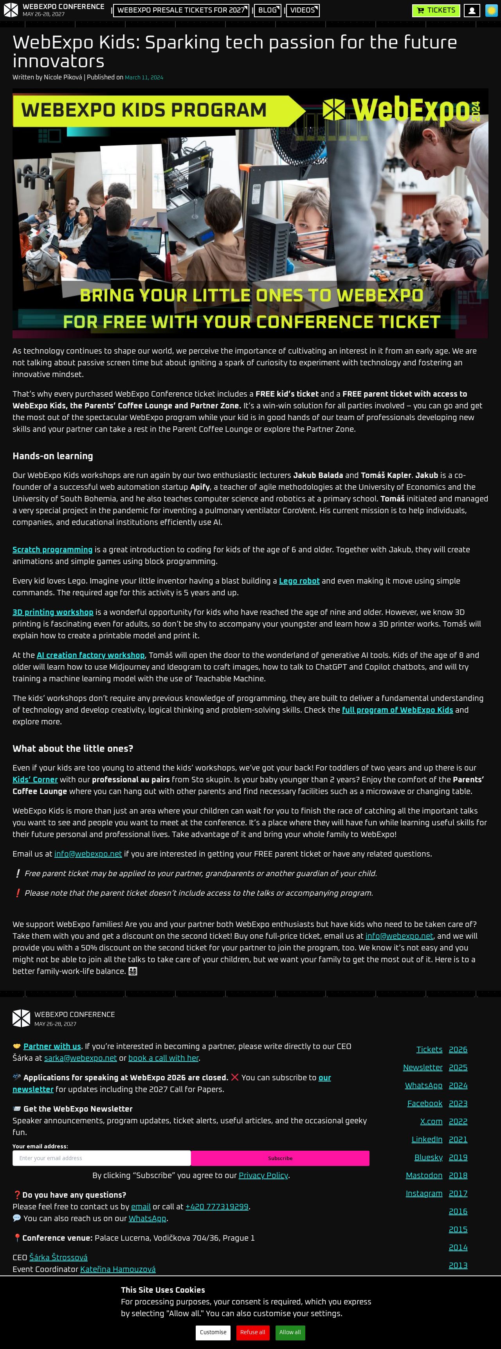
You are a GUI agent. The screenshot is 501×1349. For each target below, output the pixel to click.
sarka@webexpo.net (80, 1058)
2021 (458, 1140)
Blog (267, 10)
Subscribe (280, 1158)
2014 (458, 1248)
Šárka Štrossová (58, 1258)
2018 (458, 1176)
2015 (458, 1230)
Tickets (441, 10)
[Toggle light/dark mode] (491, 10)
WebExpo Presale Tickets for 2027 (181, 10)
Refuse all (252, 1332)
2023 (458, 1104)
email (141, 1207)
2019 (458, 1158)
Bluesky (428, 1158)
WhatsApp (147, 1219)
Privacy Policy (263, 1176)
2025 (458, 1068)
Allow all (290, 1332)
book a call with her (163, 1058)
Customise (213, 1332)
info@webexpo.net (88, 854)
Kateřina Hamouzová (118, 1270)
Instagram (424, 1194)
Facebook (425, 1104)
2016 (458, 1212)
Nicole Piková (63, 77)
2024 (458, 1086)
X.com (431, 1122)
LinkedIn (427, 1140)
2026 (458, 1050)
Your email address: (40, 1146)
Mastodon (424, 1176)
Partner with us (52, 1047)
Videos (302, 10)
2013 (458, 1266)
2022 (458, 1122)
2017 (458, 1194)
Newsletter (423, 1068)
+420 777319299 (217, 1207)
